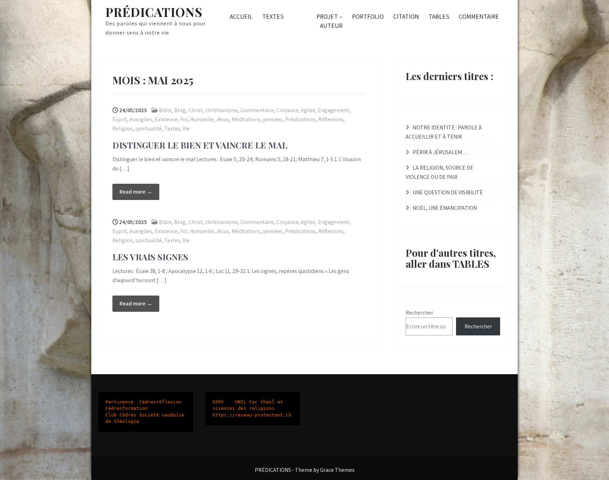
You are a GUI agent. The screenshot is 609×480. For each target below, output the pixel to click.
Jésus (222, 119)
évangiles (140, 119)
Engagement (333, 110)
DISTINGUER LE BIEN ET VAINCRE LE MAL (199, 145)
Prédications (300, 119)
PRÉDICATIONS (153, 12)
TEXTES (273, 16)
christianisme (221, 110)
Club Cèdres (120, 415)
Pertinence (119, 402)
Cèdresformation (126, 408)
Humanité (202, 119)
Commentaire (257, 110)
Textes (172, 128)
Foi (183, 119)
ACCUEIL (241, 16)
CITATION (406, 16)
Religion (122, 128)
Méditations (246, 119)
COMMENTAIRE (479, 16)
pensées (273, 119)
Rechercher (419, 312)
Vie (186, 128)
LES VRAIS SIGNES (150, 256)
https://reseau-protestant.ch (252, 415)
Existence (166, 119)
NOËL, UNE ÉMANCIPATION (445, 208)
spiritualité (148, 128)
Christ (195, 110)
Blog (180, 110)
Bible (165, 110)
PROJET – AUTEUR (329, 21)
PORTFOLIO (368, 16)
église (308, 110)
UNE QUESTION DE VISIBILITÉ (448, 192)
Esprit (119, 119)
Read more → (135, 191)
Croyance (287, 110)
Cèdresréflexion (160, 402)
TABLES (439, 16)
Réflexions (330, 119)
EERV (218, 402)
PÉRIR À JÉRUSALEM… (440, 152)
